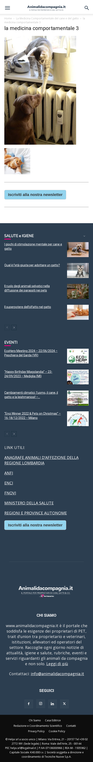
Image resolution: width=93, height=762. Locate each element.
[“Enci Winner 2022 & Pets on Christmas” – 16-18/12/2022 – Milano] (78, 418)
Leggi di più (57, 663)
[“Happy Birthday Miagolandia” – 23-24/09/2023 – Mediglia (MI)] (78, 377)
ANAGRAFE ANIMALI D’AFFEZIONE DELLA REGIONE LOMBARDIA (41, 460)
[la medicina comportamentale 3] (40, 143)
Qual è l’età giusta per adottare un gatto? (32, 265)
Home (8, 18)
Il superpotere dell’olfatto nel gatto (27, 307)
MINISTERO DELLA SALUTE (29, 503)
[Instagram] (40, 703)
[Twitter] (64, 704)
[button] (7, 8)
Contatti (71, 726)
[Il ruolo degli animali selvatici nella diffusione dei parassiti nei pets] (78, 291)
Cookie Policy (57, 731)
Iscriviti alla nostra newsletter (35, 195)
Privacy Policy (36, 731)
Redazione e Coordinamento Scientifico (38, 726)
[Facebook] (28, 704)
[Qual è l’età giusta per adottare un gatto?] (78, 270)
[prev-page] (7, 327)
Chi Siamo (35, 720)
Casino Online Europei (24, 538)
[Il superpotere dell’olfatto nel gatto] (78, 312)
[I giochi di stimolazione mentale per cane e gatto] (78, 249)
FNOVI (10, 493)
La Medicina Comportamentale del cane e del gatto (47, 18)
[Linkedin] (52, 704)
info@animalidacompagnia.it (57, 673)
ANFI (8, 473)
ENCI (8, 483)
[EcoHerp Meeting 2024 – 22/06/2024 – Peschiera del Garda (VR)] (78, 356)
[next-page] (14, 327)
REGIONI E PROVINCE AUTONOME (35, 513)
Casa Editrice (53, 720)
